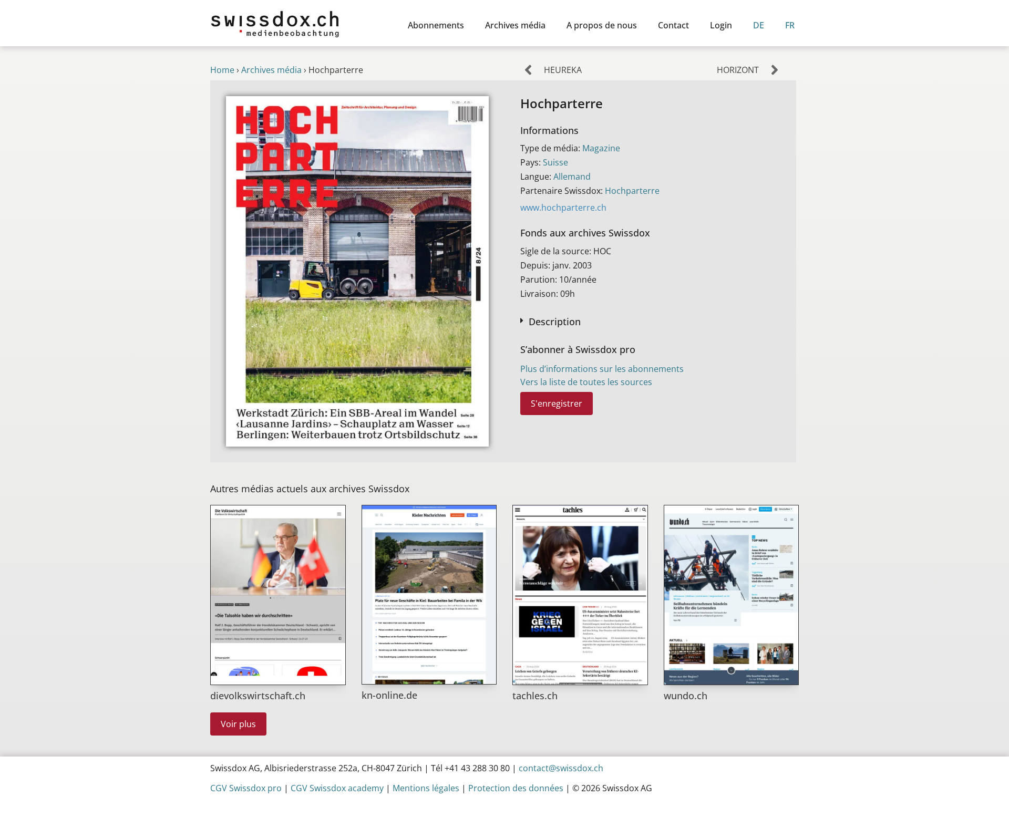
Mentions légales (426, 788)
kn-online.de (389, 695)
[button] (650, 321)
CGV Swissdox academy (337, 788)
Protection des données (515, 788)
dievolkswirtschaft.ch (257, 695)
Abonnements (436, 25)
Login (721, 25)
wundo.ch (685, 695)
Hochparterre (632, 190)
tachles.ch (535, 695)
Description (555, 321)
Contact (673, 25)
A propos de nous (602, 25)
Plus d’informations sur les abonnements (602, 369)
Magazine (601, 148)
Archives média (515, 25)
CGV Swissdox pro (246, 788)
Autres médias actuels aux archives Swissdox (309, 488)
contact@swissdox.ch (561, 768)
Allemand (572, 176)
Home (222, 70)
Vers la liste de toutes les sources (586, 382)
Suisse (555, 162)
